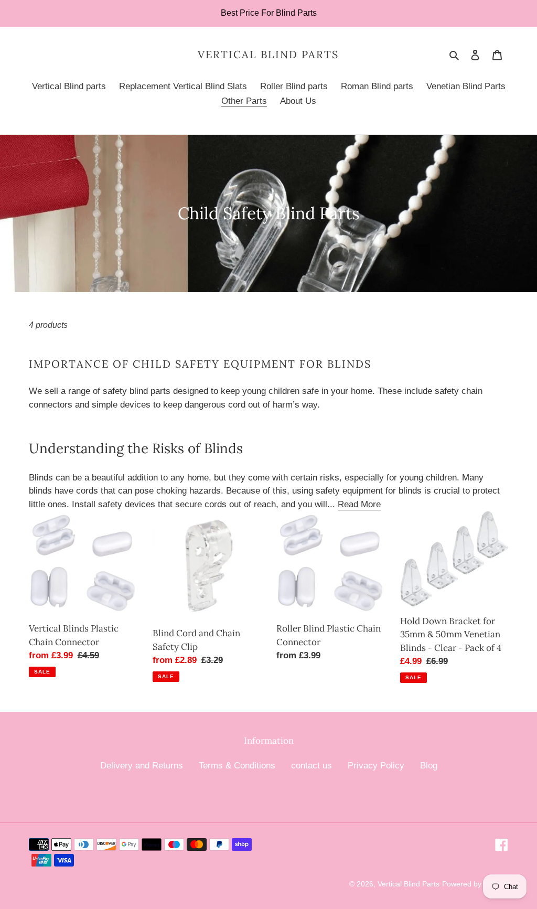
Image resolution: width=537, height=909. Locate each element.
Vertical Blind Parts (268, 54)
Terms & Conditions (237, 766)
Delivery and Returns (141, 766)
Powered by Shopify (475, 884)
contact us (311, 766)
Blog (428, 766)
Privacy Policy (376, 766)
